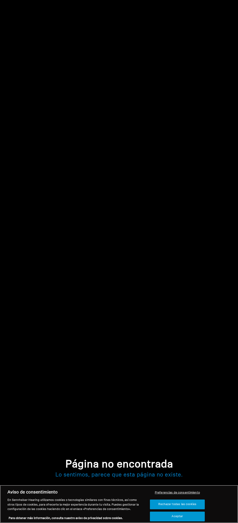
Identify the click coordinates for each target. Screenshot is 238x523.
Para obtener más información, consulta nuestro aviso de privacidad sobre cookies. (66, 518)
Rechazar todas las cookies (177, 504)
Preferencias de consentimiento (177, 492)
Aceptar (177, 516)
